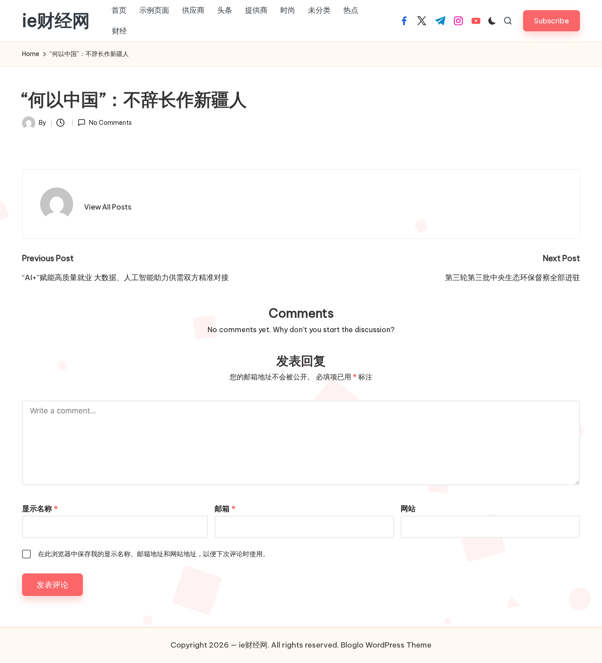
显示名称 (40, 508)
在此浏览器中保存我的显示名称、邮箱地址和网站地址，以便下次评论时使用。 (153, 554)
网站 (408, 508)
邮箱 (225, 508)
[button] (551, 20)
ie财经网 (56, 20)
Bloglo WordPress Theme (386, 645)
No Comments (110, 123)
